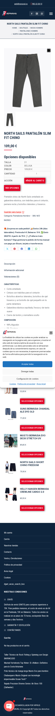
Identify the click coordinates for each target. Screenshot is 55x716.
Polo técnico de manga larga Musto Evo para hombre (26, 671)
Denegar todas (27, 371)
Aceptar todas (27, 364)
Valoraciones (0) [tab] (11, 276)
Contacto (8, 552)
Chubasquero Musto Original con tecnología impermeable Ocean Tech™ (22, 677)
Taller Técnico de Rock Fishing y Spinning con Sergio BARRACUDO (26, 656)
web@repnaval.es (21, 4)
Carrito (7, 539)
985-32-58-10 (37, 4)
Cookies (12, 384)
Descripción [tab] (9, 264)
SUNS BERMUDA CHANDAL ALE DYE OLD (35, 410)
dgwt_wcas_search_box (14, 584)
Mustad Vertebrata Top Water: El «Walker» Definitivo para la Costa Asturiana (26, 665)
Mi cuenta (8, 532)
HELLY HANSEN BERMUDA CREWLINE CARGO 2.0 (34, 490)
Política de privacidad (26, 384)
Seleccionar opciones (32, 401)
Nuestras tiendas (11, 545)
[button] (51, 333)
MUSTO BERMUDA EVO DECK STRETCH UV (33, 437)
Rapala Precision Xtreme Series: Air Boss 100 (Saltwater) (23, 685)
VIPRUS (37, 705)
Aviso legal (41, 384)
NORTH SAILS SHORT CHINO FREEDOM (32, 464)
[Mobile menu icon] (51, 14)
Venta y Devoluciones (13, 558)
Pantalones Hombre (21, 216)
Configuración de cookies (28, 379)
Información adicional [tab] (14, 270)
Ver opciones (12, 188)
